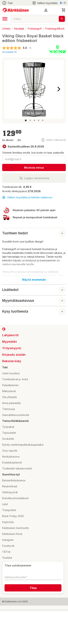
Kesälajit (19, 28)
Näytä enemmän (34, 279)
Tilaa (33, 588)
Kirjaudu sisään (14, 354)
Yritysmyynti (11, 348)
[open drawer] (5, 18)
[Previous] (9, 89)
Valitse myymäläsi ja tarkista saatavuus (29, 197)
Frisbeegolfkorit (54, 28)
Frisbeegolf (35, 28)
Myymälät (9, 341)
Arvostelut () (9, 52)
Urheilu (6, 28)
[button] (45, 3)
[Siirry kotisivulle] (15, 10)
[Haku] (62, 19)
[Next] (59, 89)
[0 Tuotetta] (63, 10)
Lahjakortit (10, 335)
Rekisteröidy (11, 361)
